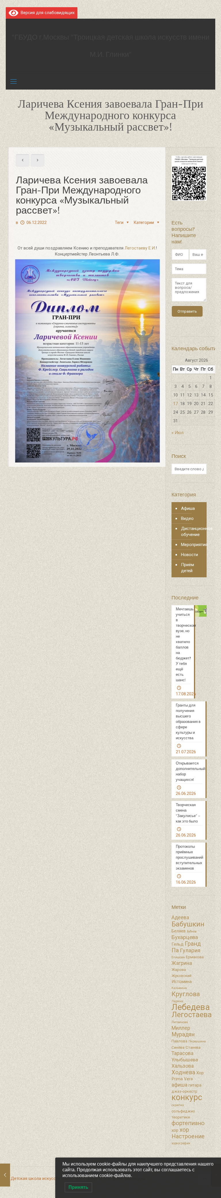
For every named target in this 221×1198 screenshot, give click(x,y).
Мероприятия (192, 544)
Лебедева (191, 1007)
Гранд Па (186, 947)
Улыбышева (185, 1059)
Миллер (181, 1028)
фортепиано (188, 1123)
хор (175, 1130)
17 (175, 403)
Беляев (179, 931)
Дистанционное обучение (192, 531)
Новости (189, 554)
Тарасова (182, 1053)
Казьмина (179, 988)
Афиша (188, 508)
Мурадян (183, 1034)
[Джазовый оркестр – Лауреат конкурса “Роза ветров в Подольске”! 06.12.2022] (5, 1175)
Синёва (178, 1047)
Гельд (178, 944)
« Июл (178, 432)
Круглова (186, 994)
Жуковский (181, 976)
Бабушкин (188, 924)
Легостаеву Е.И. (140, 248)
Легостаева (192, 1014)
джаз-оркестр (184, 1091)
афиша (179, 1085)
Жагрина (182, 963)
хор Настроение (188, 1133)
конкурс (187, 1097)
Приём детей (187, 567)
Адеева (180, 917)
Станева (193, 1047)
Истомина (182, 981)
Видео (187, 518)
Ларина (177, 1001)
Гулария (190, 950)
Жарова (179, 969)
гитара (194, 1085)
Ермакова (195, 957)
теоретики (181, 1117)
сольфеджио (183, 1111)
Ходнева (183, 1072)
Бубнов (192, 931)
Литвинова (180, 1022)
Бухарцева (185, 937)
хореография (181, 1143)
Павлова (179, 1041)
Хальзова (183, 1066)
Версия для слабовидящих (46, 12)
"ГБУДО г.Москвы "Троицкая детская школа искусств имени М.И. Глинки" (110, 46)
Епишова (178, 957)
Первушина (197, 1041)
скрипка (178, 1105)
